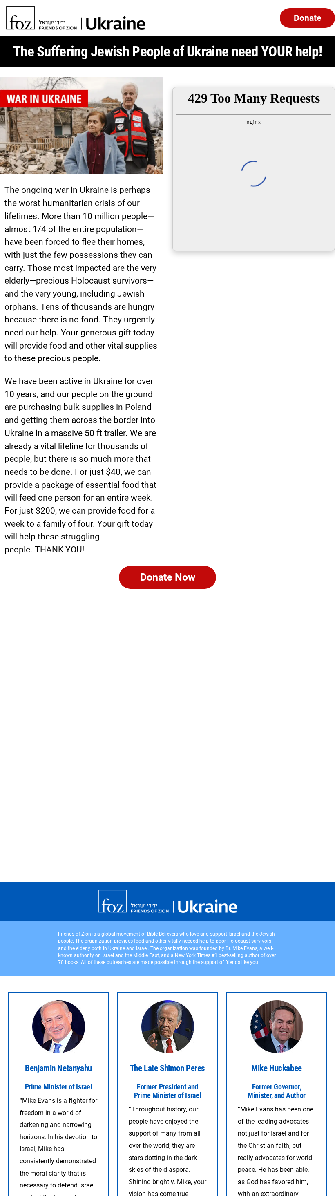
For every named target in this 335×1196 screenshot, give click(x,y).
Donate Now (167, 577)
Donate (307, 18)
